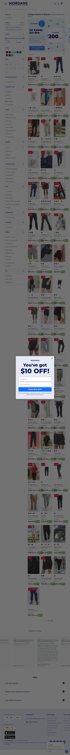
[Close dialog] (52, 358)
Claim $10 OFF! (35, 389)
